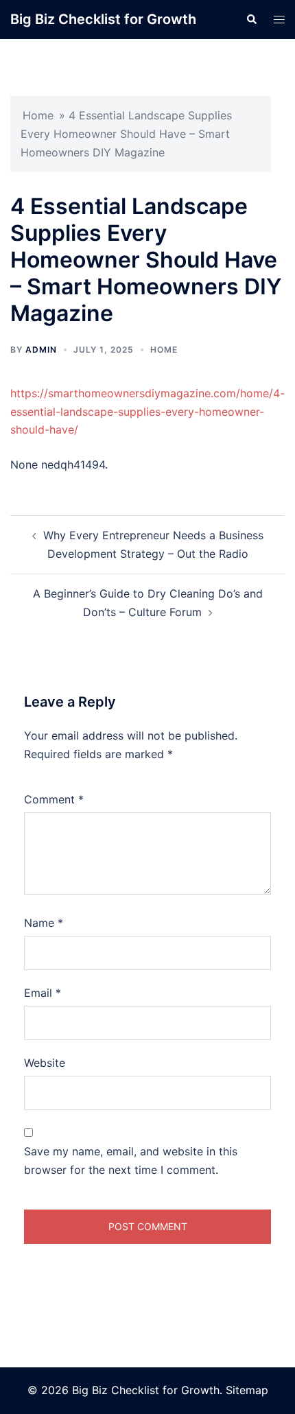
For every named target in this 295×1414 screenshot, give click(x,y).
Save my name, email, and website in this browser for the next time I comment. (130, 1160)
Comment (54, 799)
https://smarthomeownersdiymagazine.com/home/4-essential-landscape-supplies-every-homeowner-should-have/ (147, 411)
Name (43, 923)
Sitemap (247, 1390)
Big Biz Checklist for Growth (103, 19)
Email (42, 993)
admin (41, 349)
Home (38, 115)
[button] (251, 19)
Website (44, 1063)
